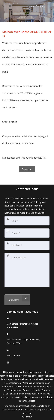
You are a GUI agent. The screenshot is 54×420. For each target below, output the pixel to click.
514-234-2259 (13, 355)
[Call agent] (3, 5)
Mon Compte (37, 6)
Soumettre (27, 169)
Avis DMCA (27, 416)
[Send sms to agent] (10, 5)
